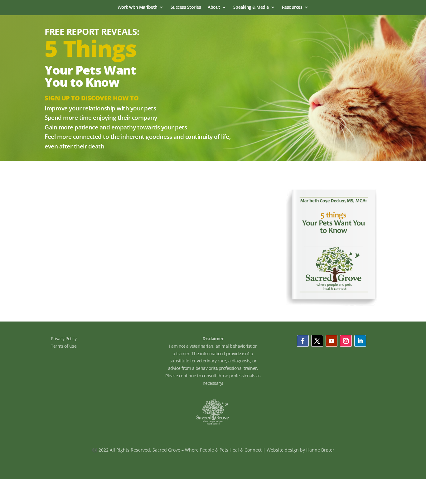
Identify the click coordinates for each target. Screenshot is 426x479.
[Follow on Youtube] (331, 341)
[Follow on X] (317, 341)
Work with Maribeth (137, 7)
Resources (292, 7)
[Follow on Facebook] (303, 341)
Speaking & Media (251, 7)
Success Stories (186, 7)
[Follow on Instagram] (346, 341)
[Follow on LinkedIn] (360, 341)
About (214, 7)
